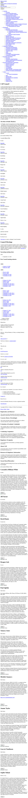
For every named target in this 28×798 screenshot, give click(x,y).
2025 (2, 269)
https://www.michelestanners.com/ (8, 697)
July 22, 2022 (6, 302)
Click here (3, 239)
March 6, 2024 (6, 281)
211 (1, 370)
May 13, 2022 (6, 301)
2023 (2, 288)
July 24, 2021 (6, 312)
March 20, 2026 (6, 267)
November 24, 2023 (7, 295)
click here (23, 248)
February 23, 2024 (7, 280)
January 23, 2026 (6, 266)
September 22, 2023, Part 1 (8, 293)
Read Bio (2, 143)
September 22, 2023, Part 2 (8, 294)
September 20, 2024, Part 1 (8, 283)
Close (2, 492)
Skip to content (4, 1)
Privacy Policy (4, 409)
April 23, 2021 (6, 311)
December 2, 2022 (7, 305)
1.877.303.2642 (4, 374)
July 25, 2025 (6, 273)
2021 (2, 308)
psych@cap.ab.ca (4, 351)
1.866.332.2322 (4, 377)
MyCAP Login (4, 6)
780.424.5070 (3, 338)
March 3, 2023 (6, 290)
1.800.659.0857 (13, 341)
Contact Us (3, 396)
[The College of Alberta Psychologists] (9, 3)
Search (2, 7)
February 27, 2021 (7, 310)
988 (1, 381)
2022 (2, 297)
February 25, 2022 (7, 300)
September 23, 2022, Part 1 (8, 303)
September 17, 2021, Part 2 (8, 315)
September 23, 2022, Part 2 (8, 304)
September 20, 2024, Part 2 (8, 284)
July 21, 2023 (6, 291)
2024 (2, 277)
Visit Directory (4, 403)
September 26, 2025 (7, 274)
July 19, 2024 (6, 282)
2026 (2, 264)
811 (1, 367)
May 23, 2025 (6, 272)
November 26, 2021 (7, 316)
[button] (2, 2)
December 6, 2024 (7, 286)
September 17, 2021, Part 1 (8, 313)
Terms (8, 409)
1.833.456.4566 (4, 384)
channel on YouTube (8, 356)
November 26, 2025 (7, 275)
